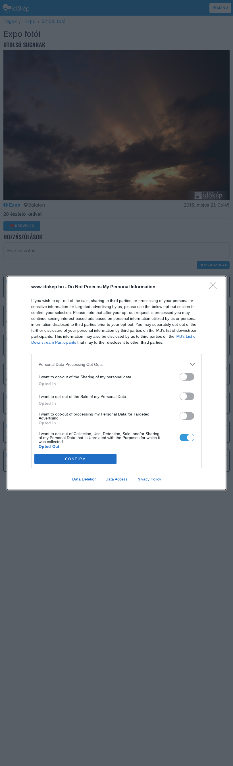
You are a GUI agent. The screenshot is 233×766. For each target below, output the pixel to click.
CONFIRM (75, 459)
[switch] (187, 377)
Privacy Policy (148, 479)
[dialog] (116, 383)
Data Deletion (84, 479)
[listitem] (116, 364)
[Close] (214, 287)
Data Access (116, 479)
